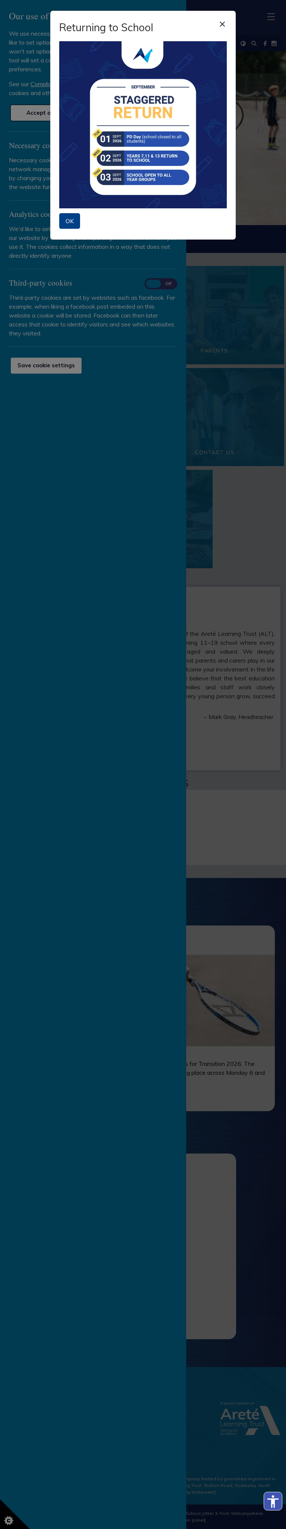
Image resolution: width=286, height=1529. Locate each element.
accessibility (273, 1501)
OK (70, 221)
